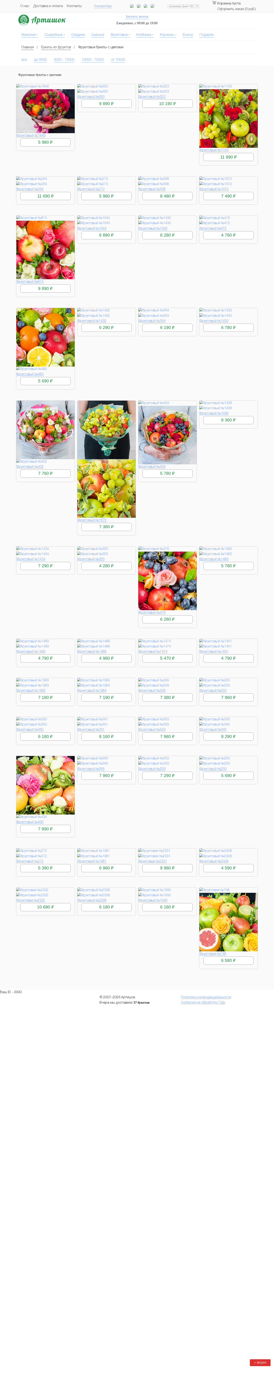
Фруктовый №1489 (30, 651)
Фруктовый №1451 (213, 651)
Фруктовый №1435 (152, 228)
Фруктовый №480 (29, 374)
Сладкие (78, 34)
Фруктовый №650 (90, 96)
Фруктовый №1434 (30, 559)
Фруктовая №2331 (152, 861)
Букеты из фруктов (56, 47)
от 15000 (118, 59)
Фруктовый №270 (90, 189)
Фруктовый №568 (151, 189)
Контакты (74, 6)
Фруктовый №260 (212, 690)
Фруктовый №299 (151, 690)
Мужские (28, 34)
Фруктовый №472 (212, 228)
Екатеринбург (103, 6)
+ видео (260, 1362)
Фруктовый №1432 (91, 321)
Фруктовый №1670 (213, 189)
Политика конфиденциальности (206, 997)
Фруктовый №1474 (152, 651)
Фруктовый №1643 (91, 228)
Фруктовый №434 (151, 466)
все (24, 59)
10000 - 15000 (93, 59)
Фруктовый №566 (90, 769)
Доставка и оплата (48, 6)
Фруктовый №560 (29, 729)
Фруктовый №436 (29, 822)
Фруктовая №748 (212, 953)
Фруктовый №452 (29, 466)
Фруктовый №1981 (91, 861)
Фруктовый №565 (212, 729)
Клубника (143, 34)
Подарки (207, 34)
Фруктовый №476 (151, 612)
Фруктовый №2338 (91, 900)
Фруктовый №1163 (213, 150)
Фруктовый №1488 (91, 651)
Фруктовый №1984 (91, 690)
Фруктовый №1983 (30, 690)
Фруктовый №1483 (213, 559)
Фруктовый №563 (151, 729)
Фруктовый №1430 (213, 321)
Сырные (97, 34)
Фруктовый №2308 (213, 861)
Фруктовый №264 (29, 189)
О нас (24, 6)
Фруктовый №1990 (152, 900)
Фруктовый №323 (151, 96)
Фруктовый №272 (29, 861)
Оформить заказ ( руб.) (236, 9)
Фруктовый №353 (90, 559)
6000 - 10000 (64, 59)
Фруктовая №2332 (30, 900)
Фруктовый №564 (151, 321)
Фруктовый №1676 (91, 520)
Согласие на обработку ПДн (203, 1002)
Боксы (188, 34)
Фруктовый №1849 (30, 135)
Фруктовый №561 (90, 729)
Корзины (167, 34)
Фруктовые (119, 34)
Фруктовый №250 (212, 769)
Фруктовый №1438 (213, 413)
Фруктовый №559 (151, 769)
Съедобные (53, 34)
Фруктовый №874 (29, 281)
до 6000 (40, 59)
